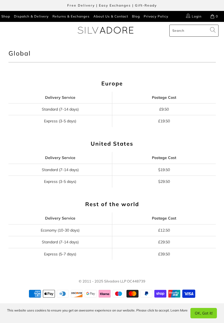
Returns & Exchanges (71, 16)
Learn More (179, 310)
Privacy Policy (156, 16)
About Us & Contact (110, 16)
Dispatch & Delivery (31, 16)
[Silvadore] (106, 31)
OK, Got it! (204, 313)
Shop (5, 16)
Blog (136, 16)
